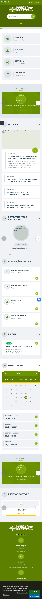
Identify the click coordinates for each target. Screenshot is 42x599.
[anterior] (6, 373)
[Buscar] (33, 16)
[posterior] (36, 373)
